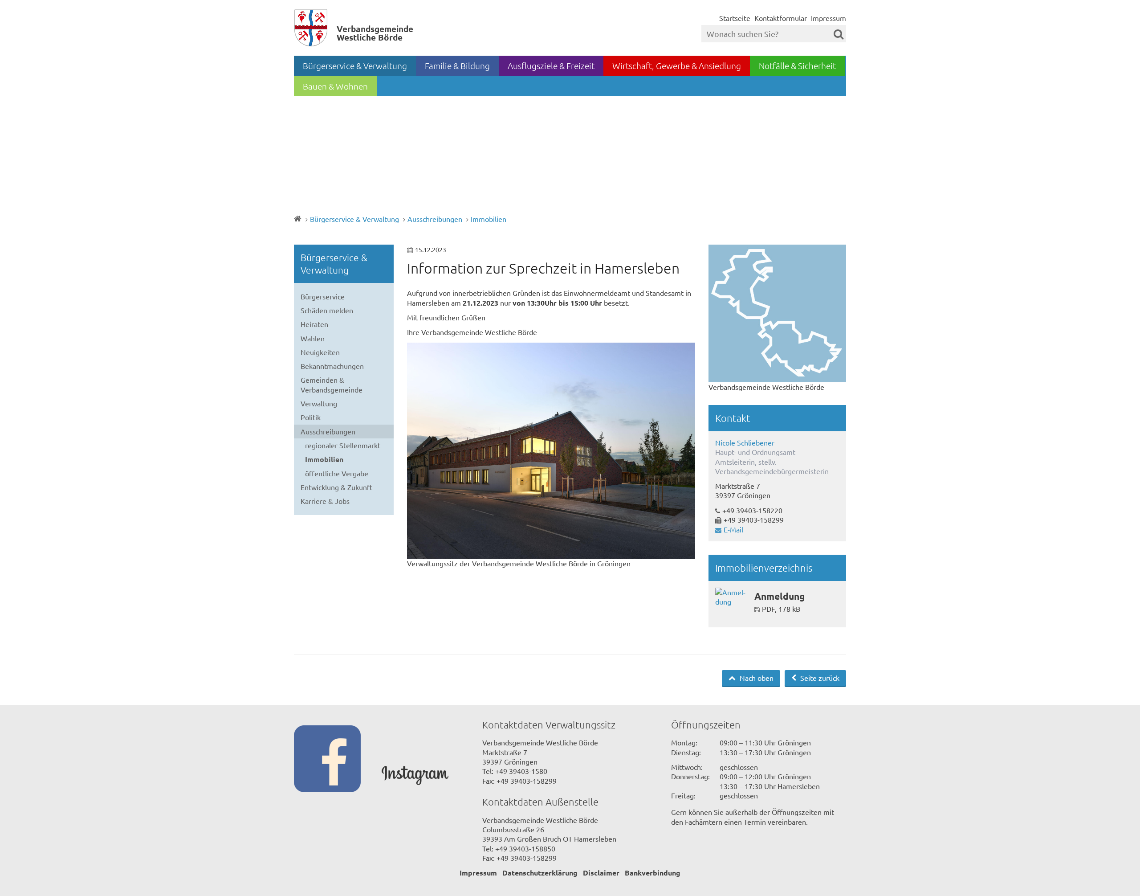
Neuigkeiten (320, 352)
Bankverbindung (652, 872)
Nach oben (756, 677)
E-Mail (733, 529)
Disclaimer (601, 872)
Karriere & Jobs (325, 500)
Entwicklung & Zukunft (336, 487)
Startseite (734, 17)
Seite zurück (818, 677)
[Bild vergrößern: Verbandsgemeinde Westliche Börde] (777, 313)
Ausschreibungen (434, 218)
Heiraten (314, 323)
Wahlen (313, 338)
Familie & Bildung (457, 65)
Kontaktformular (780, 17)
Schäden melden (327, 310)
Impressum (828, 17)
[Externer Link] (338, 759)
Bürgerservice (323, 296)
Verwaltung (319, 403)
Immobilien (488, 218)
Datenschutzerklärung (540, 872)
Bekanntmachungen (332, 365)
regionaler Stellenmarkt (342, 445)
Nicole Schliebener (744, 442)
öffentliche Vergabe (336, 473)
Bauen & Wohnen (335, 86)
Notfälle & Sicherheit (797, 65)
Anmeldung (779, 596)
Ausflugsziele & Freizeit (551, 65)
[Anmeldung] (731, 597)
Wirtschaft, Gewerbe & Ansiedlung (676, 65)
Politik (311, 417)
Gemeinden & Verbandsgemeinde (331, 384)
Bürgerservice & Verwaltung (355, 65)
